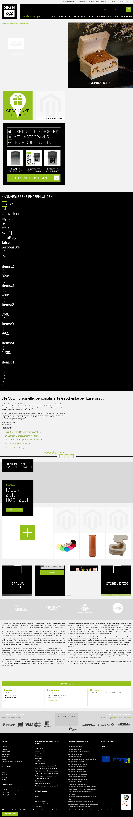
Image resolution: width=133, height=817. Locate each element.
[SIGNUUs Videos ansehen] (129, 748)
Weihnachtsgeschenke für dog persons (80, 802)
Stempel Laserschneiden (42, 783)
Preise (3, 772)
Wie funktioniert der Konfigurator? (12, 790)
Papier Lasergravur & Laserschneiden (47, 771)
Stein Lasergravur (40, 763)
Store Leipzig (6, 752)
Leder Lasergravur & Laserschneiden (46, 773)
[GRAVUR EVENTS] (17, 580)
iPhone (37, 796)
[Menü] (129, 795)
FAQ (6, 700)
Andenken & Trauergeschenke (77, 784)
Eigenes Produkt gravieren (114, 16)
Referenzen (5, 757)
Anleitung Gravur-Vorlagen (10, 795)
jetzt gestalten (14, 509)
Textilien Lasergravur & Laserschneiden (47, 786)
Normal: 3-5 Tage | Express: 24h (116, 716)
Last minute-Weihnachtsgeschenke (79, 807)
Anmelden (113, 2)
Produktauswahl (56, 693)
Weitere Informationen (108, 810)
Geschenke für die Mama (76, 762)
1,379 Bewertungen (66, 724)
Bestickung (38, 756)
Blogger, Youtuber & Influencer (12, 762)
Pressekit (4, 759)
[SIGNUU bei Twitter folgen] (123, 748)
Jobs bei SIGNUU (7, 754)
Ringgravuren (39, 806)
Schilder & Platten (40, 801)
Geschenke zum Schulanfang (77, 767)
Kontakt (9, 690)
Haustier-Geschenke (74, 749)
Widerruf (4, 780)
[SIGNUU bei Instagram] (103, 747)
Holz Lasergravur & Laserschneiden (46, 768)
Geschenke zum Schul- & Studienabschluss (82, 759)
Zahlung (4, 777)
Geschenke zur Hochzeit (75, 782)
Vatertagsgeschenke (74, 757)
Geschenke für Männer (75, 754)
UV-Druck (38, 753)
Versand (4, 775)
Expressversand (52, 700)
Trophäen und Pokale (41, 804)
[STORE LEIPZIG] (116, 580)
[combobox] (108, 9)
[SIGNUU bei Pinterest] (110, 748)
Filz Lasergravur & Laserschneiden (46, 776)
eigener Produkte (57, 698)
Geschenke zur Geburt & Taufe (77, 764)
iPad (36, 799)
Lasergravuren (39, 748)
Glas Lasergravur (40, 781)
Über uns (4, 747)
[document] (66, 812)
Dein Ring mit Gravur (55, 119)
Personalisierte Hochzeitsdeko (77, 777)
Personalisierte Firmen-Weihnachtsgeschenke (82, 789)
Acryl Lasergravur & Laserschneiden (46, 766)
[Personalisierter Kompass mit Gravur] (16, 24)
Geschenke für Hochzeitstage (77, 774)
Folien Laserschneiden (42, 778)
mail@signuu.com (10, 698)
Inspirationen (100, 83)
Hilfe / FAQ (5, 792)
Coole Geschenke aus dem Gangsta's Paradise (83, 804)
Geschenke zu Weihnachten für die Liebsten (82, 787)
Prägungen (38, 758)
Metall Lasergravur (41, 761)
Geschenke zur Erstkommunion (78, 779)
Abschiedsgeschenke (75, 747)
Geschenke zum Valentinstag (77, 772)
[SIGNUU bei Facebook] (116, 748)
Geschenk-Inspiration (78, 741)
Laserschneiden (40, 751)
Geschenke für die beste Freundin (79, 752)
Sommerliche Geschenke (76, 769)
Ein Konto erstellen (125, 2)
